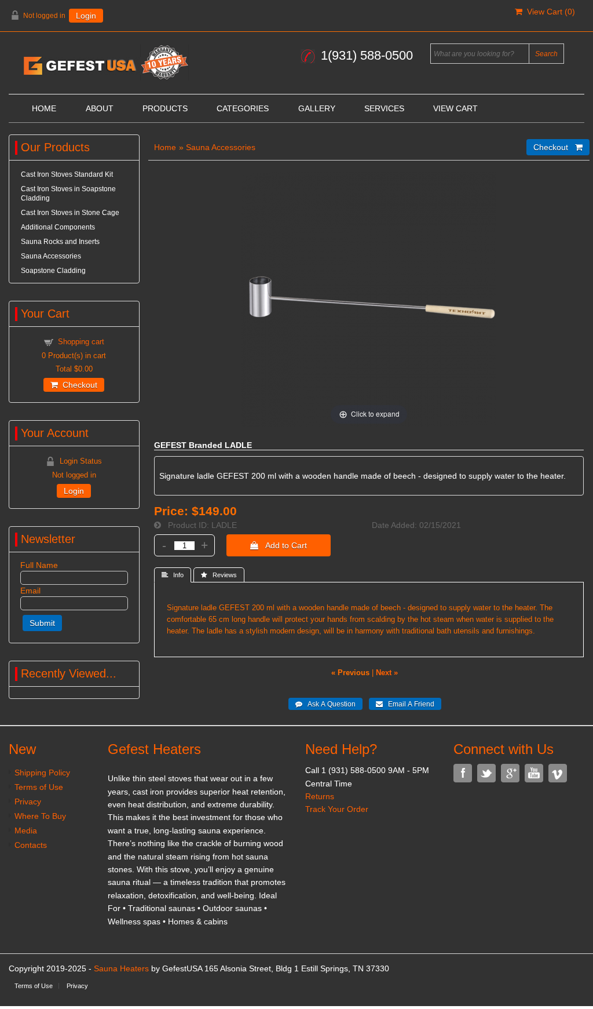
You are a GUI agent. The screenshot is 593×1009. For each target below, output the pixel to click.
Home (44, 108)
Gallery (316, 108)
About (100, 108)
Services (384, 108)
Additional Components (58, 227)
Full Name (39, 565)
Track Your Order (336, 809)
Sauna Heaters (121, 968)
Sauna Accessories (220, 147)
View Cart (455, 108)
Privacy (27, 801)
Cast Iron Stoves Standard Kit (67, 174)
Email (30, 590)
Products (165, 108)
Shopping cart (81, 341)
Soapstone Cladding (53, 271)
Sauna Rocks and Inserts (60, 242)
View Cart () (548, 11)
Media (25, 830)
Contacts (30, 845)
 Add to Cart (278, 545)
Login (86, 16)
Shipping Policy (42, 772)
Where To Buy (40, 816)
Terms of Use (38, 787)
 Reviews (219, 574)
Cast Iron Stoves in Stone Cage (70, 213)
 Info (173, 574)
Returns (319, 796)
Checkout (77, 385)
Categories (243, 108)
